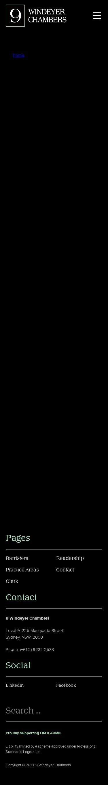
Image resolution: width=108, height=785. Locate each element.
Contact (65, 570)
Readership (70, 558)
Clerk (12, 581)
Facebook (66, 685)
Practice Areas (22, 570)
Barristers (17, 558)
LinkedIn (15, 685)
